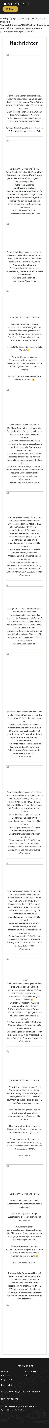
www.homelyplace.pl (22, 188)
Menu (12, 9)
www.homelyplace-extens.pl (19, 191)
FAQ (38, 131)
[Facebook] (25, 1422)
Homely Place (16, 4)
